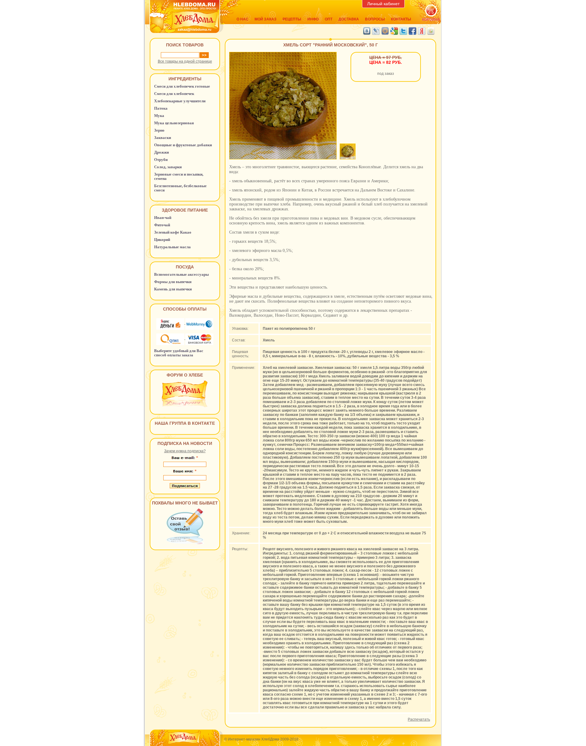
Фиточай (162, 225)
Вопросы (375, 19)
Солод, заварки (168, 167)
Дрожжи (161, 152)
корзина (431, 19)
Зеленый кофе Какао (172, 232)
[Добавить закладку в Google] (394, 31)
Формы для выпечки (172, 281)
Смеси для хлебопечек (174, 93)
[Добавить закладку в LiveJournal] (376, 31)
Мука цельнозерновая (174, 123)
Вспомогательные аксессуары (181, 274)
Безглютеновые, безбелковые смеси (180, 188)
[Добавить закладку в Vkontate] (367, 31)
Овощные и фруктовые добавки (183, 145)
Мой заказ (266, 19)
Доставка (348, 19)
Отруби (161, 159)
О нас (242, 19)
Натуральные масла (172, 247)
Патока (161, 108)
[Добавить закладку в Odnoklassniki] (431, 31)
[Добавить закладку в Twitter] (403, 31)
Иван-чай (162, 217)
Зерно (159, 130)
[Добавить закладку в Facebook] (412, 31)
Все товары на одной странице (185, 61)
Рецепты (292, 19)
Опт (328, 19)
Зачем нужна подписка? (185, 451)
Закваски (162, 137)
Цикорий (162, 239)
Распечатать (419, 719)
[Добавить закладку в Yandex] (421, 31)
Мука (159, 115)
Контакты (401, 19)
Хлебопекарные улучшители (179, 101)
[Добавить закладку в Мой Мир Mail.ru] (385, 31)
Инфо (313, 19)
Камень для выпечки (173, 289)
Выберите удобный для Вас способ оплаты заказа (178, 352)
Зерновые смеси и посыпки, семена (178, 176)
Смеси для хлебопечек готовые (182, 86)
